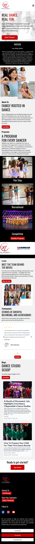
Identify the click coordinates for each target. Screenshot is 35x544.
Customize (17, 530)
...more (11, 414)
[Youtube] (13, 512)
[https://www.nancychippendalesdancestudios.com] (6, 479)
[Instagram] (8, 512)
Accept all (17, 535)
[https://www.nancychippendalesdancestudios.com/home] (6, 5)
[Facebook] (3, 512)
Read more (7, 339)
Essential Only (17, 540)
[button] (33, 5)
